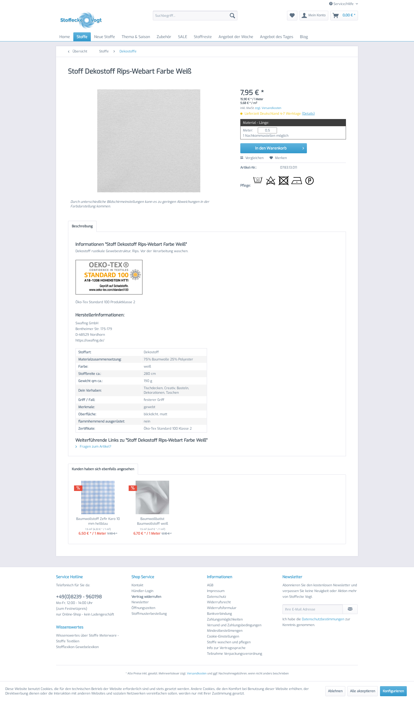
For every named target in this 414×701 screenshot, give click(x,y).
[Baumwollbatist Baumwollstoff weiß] (152, 497)
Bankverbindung (219, 613)
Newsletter (140, 602)
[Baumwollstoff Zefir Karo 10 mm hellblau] (98, 497)
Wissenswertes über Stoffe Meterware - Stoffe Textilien (87, 638)
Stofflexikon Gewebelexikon (77, 647)
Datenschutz (216, 596)
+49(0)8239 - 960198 (79, 597)
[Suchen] (232, 15)
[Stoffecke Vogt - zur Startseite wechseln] (82, 20)
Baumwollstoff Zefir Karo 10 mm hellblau (98, 521)
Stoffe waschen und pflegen (229, 642)
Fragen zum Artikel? (95, 446)
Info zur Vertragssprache (226, 648)
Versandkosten (197, 673)
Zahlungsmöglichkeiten (225, 619)
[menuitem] (195, 15)
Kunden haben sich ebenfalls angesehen (103, 469)
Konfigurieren (393, 691)
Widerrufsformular (221, 608)
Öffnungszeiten (143, 608)
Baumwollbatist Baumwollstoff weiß (152, 521)
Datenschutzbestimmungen (323, 619)
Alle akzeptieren (362, 691)
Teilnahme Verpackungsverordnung (234, 653)
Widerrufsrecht (219, 602)
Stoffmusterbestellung (149, 613)
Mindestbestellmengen (224, 630)
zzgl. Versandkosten (268, 108)
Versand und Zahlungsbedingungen (234, 625)
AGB (210, 585)
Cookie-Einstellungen (223, 636)
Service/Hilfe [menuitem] (344, 4)
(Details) (308, 113)
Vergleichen (254, 158)
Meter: (248, 130)
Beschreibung (82, 226)
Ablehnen (335, 691)
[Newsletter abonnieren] (350, 609)
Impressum (215, 591)
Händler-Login (142, 591)
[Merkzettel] (292, 15)
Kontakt (137, 585)
